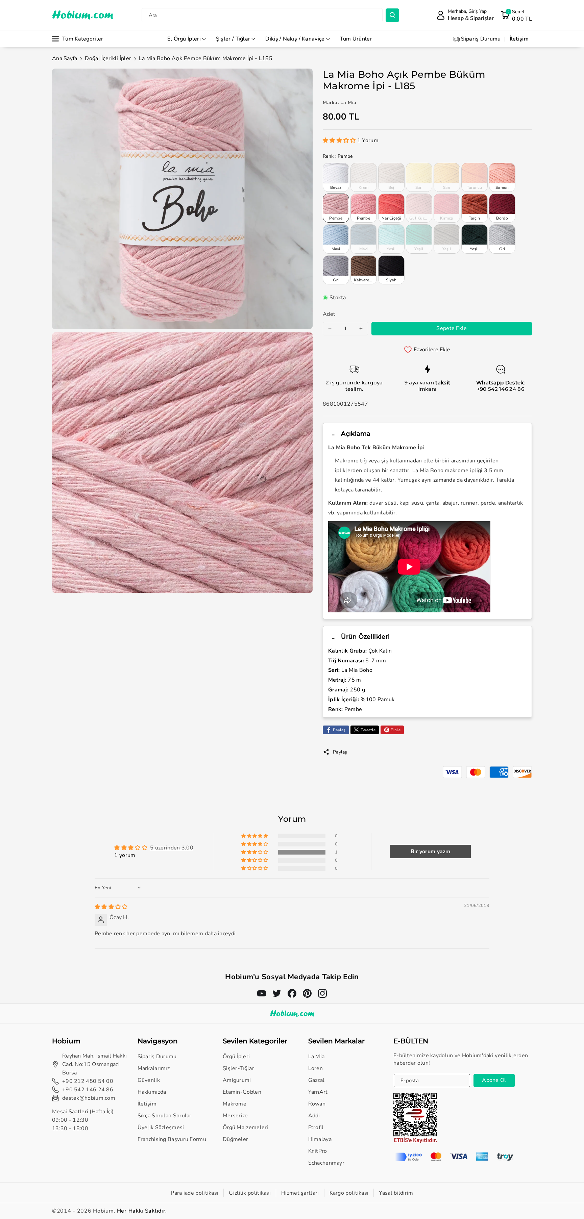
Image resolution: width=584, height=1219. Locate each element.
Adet (329, 314)
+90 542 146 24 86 (500, 389)
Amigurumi (237, 1080)
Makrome (234, 1104)
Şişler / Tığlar (233, 39)
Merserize (235, 1115)
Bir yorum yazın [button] (431, 851)
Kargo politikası (349, 1193)
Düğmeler (235, 1139)
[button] (516, 15)
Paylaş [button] (340, 752)
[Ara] (392, 15)
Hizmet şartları (300, 1193)
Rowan (317, 1104)
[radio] (336, 177)
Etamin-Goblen (242, 1092)
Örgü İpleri (236, 1056)
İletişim (147, 1104)
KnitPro (317, 1151)
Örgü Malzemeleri (245, 1127)
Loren (315, 1068)
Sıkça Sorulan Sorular (165, 1115)
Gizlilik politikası (250, 1193)
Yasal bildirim (396, 1193)
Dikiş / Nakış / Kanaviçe (294, 39)
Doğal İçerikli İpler (108, 58)
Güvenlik (149, 1080)
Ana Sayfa (64, 58)
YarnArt (318, 1092)
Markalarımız (154, 1068)
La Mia (316, 1056)
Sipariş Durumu (157, 1056)
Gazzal (316, 1080)
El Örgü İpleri (184, 39)
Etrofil (316, 1127)
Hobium (103, 1211)
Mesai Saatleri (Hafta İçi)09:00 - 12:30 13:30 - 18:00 (83, 1120)
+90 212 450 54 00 (87, 1081)
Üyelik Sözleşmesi (161, 1127)
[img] (111, 907)
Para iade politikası (194, 1193)
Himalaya (320, 1139)
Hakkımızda (152, 1092)
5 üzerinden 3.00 (171, 848)
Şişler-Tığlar (238, 1068)
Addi (314, 1115)
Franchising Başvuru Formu (172, 1139)
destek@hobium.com (88, 1098)
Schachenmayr (326, 1163)
